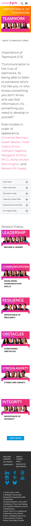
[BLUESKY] (15, 484)
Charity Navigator (10, 502)
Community (8, 465)
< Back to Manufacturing (15, 41)
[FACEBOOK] (15, 474)
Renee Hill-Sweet (13, 168)
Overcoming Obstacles (11, 350)
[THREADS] (22, 474)
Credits (21, 520)
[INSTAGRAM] (7, 479)
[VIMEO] (7, 484)
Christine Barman (14, 137)
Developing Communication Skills (12, 284)
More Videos (15, 438)
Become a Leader (13, 247)
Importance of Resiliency (12, 316)
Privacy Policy (9, 518)
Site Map (13, 520)
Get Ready (7, 462)
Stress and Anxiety (14, 382)
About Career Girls (19, 459)
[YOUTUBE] (22, 479)
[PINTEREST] (15, 479)
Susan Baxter (11, 142)
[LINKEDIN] (7, 474)
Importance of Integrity (12, 417)
